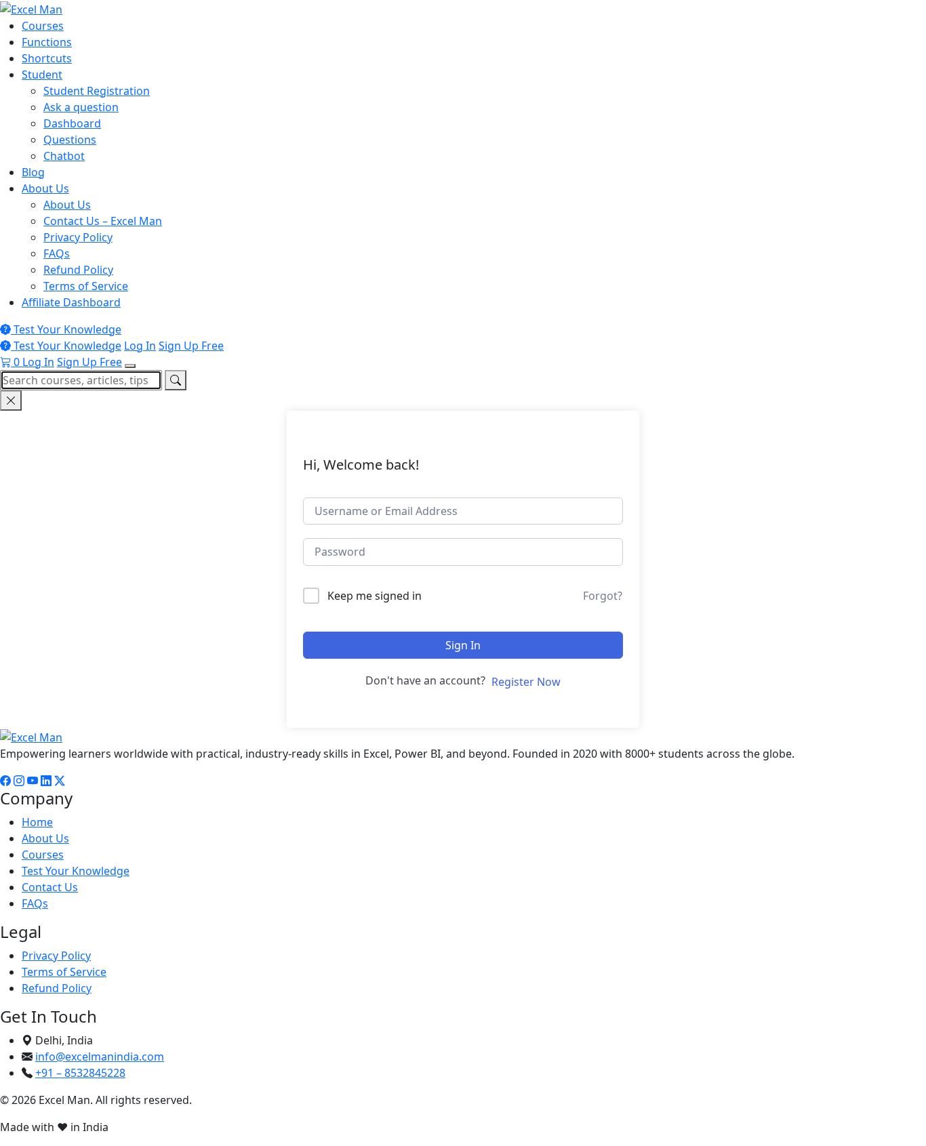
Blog (33, 172)
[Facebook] (5, 780)
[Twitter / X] (59, 780)
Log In (140, 345)
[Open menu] (130, 366)
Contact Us (50, 887)
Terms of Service (85, 286)
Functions (47, 42)
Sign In (463, 645)
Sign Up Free (191, 345)
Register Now (526, 681)
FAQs (56, 253)
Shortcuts (47, 58)
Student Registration (96, 90)
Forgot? (602, 595)
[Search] (175, 380)
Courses (43, 25)
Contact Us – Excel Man (102, 220)
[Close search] (11, 400)
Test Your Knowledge (66, 329)
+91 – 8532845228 (80, 1072)
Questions (69, 139)
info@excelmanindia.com (99, 1056)
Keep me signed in (374, 595)
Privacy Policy (78, 237)
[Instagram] (19, 780)
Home (37, 822)
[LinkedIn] (46, 780)
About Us (45, 188)
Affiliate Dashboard (71, 302)
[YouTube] (32, 780)
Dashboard (72, 123)
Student (42, 74)
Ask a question (81, 107)
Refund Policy (78, 269)
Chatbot (64, 155)
